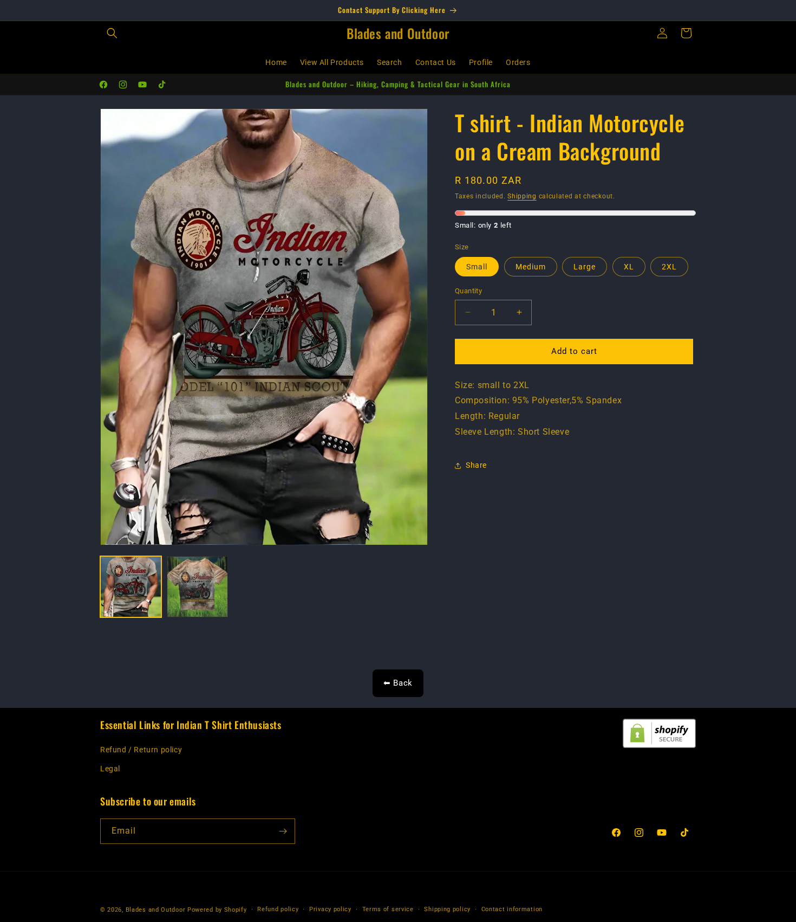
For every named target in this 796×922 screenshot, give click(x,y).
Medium (531, 266)
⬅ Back (398, 683)
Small (476, 266)
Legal (110, 769)
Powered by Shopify (217, 909)
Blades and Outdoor (156, 909)
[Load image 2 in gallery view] (197, 586)
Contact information (512, 909)
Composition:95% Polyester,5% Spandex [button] (538, 401)
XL (629, 266)
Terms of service (388, 909)
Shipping (522, 196)
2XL (669, 266)
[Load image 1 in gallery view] (130, 586)
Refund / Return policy (141, 750)
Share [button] (476, 465)
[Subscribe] (283, 831)
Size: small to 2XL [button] (492, 385)
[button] (112, 33)
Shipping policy (447, 909)
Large (584, 266)
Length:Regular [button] (487, 416)
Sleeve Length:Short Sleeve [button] (512, 432)
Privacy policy (330, 909)
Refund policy (277, 909)
